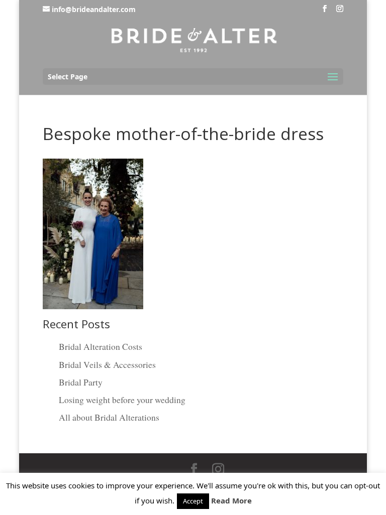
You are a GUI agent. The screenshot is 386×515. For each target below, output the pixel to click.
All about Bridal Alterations (109, 417)
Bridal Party (81, 382)
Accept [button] (193, 500)
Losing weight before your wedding (122, 400)
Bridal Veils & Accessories (107, 364)
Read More (231, 500)
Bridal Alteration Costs (100, 346)
